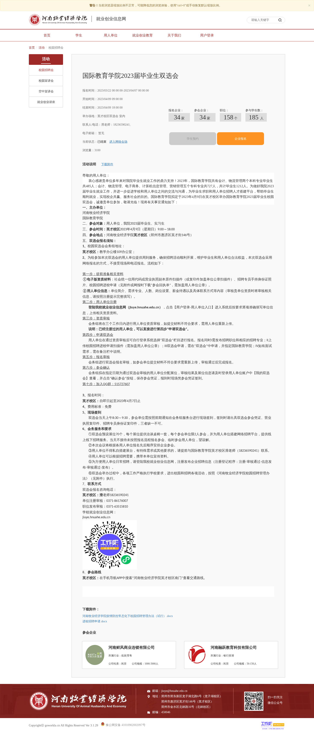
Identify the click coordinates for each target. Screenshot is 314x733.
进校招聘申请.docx (94, 621)
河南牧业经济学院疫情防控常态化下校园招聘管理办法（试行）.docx (127, 616)
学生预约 (193, 138)
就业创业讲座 (46, 102)
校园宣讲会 (46, 80)
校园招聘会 (46, 70)
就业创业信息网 (111, 18)
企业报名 (241, 138)
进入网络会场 (118, 141)
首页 (32, 47)
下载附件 (107, 164)
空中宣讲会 (46, 91)
